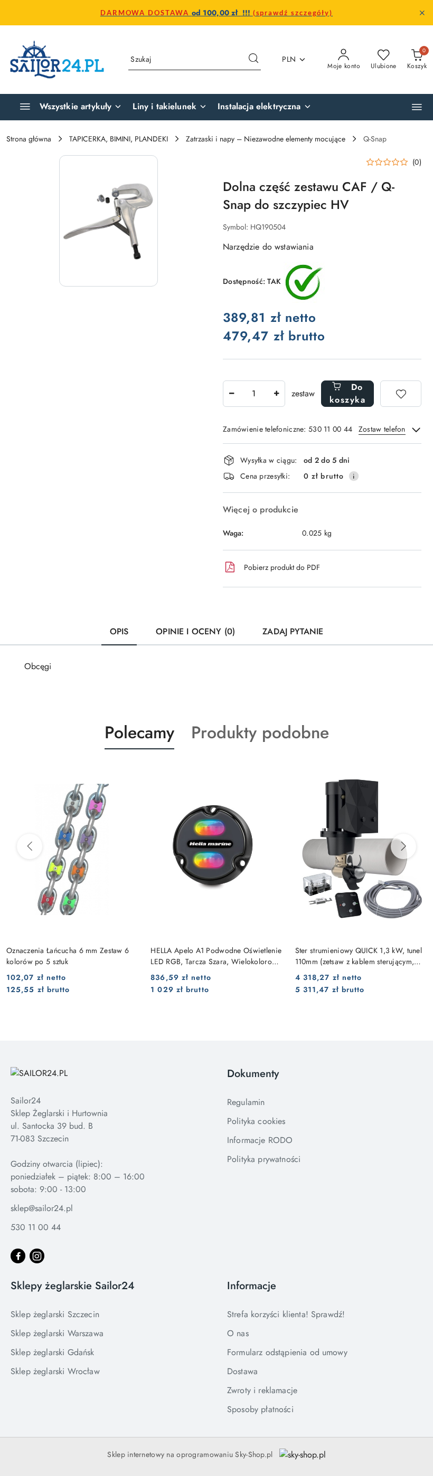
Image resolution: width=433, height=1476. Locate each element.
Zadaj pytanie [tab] (292, 631)
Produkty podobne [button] (260, 732)
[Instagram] (37, 1256)
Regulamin (246, 1102)
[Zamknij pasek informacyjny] (422, 12)
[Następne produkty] (403, 846)
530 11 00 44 (36, 1227)
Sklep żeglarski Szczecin (55, 1314)
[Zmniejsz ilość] (231, 393)
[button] (417, 106)
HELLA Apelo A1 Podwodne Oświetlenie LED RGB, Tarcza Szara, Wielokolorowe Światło (215, 955)
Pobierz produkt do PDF (282, 567)
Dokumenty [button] (253, 1073)
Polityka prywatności (263, 1159)
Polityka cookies (256, 1121)
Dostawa (242, 1371)
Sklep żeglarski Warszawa (57, 1333)
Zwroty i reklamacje (262, 1390)
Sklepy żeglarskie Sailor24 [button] (73, 1285)
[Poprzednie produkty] (29, 846)
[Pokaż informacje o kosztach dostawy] (354, 476)
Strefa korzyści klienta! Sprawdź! (286, 1314)
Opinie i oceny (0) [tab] (195, 631)
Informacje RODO (260, 1140)
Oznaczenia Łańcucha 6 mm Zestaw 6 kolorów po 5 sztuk (67, 955)
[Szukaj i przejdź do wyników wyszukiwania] (253, 60)
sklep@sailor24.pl (42, 1208)
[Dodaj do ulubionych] (400, 393)
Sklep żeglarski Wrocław (55, 1371)
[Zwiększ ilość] (277, 393)
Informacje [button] (251, 1285)
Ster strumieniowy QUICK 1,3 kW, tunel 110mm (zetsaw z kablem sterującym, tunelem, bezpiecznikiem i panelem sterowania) (358, 955)
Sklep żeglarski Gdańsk (53, 1352)
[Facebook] (18, 1256)
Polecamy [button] (139, 732)
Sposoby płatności (260, 1409)
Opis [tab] (119, 631)
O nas (238, 1333)
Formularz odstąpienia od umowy (287, 1352)
